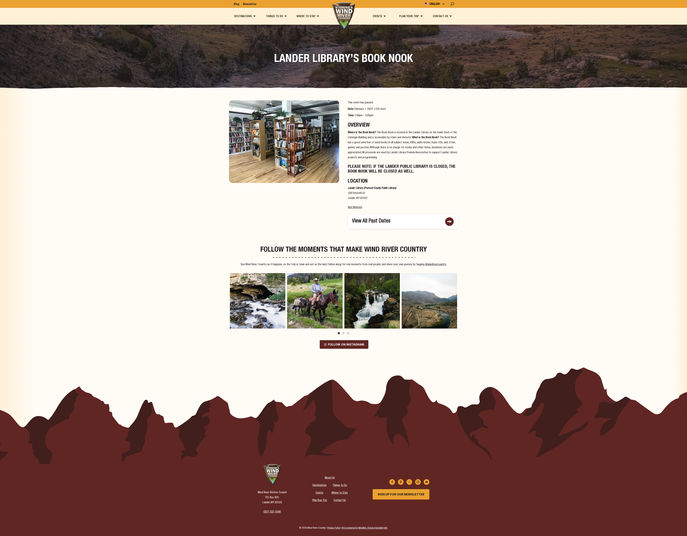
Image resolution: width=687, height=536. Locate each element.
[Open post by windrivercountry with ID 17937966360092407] (429, 301)
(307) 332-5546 (272, 512)
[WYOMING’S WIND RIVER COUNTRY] (343, 16)
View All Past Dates (371, 221)
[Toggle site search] (452, 4)
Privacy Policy (333, 528)
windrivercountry (257, 276)
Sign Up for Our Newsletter (401, 494)
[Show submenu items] (254, 16)
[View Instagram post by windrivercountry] (282, 324)
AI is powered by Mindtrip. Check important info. (365, 528)
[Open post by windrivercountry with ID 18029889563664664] (257, 301)
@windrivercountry (435, 264)
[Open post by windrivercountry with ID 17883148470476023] (372, 301)
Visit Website (355, 207)
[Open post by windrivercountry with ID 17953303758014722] (315, 301)
